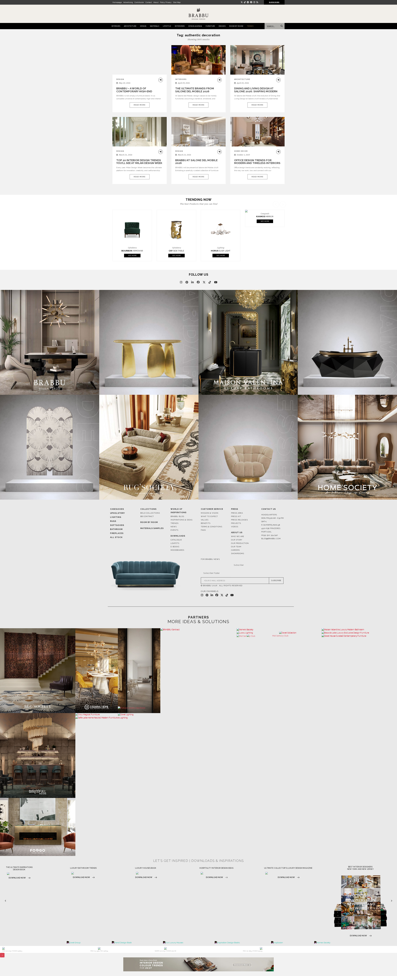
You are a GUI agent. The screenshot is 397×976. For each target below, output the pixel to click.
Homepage (117, 2)
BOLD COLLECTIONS (150, 502)
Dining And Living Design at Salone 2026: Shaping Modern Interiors (255, 91)
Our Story (236, 529)
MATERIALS (154, 26)
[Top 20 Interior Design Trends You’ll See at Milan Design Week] (139, 132)
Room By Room (149, 512)
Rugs (113, 511)
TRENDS (250, 26)
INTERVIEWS (180, 26)
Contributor (139, 2)
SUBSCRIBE (276, 570)
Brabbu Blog (177, 506)
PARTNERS (198, 607)
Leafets (175, 533)
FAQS (203, 520)
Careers (235, 540)
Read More (139, 105)
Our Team (236, 536)
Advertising (128, 2)
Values (204, 509)
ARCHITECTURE (130, 26)
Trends (174, 513)
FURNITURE (210, 26)
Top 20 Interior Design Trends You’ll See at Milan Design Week (139, 162)
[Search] (281, 26)
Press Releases (239, 509)
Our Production (240, 533)
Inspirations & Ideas (181, 509)
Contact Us (268, 498)
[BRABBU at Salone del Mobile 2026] (198, 134)
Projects (236, 513)
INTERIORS (116, 26)
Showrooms (237, 543)
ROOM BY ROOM (236, 26)
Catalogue (176, 529)
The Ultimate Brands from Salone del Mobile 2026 (194, 90)
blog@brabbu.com (271, 528)
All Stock (116, 527)
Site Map (177, 2)
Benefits (205, 513)
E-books (175, 536)
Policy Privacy (166, 2)
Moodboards (177, 540)
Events (174, 520)
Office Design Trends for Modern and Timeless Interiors (257, 162)
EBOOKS (222, 26)
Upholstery (117, 502)
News (174, 516)
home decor (241, 151)
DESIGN (143, 26)
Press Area (237, 502)
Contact (148, 2)
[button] (283, 226)
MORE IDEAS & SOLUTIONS (198, 611)
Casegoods (117, 498)
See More (132, 245)
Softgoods (117, 515)
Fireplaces (116, 523)
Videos (234, 516)
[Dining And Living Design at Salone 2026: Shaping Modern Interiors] (257, 60)
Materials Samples (152, 518)
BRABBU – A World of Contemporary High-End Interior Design (134, 91)
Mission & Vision (209, 502)
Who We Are (237, 526)
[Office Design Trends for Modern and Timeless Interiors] (257, 132)
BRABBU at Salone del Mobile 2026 (196, 162)
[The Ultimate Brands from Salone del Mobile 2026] (198, 60)
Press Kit (236, 506)
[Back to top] (389, 968)
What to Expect (209, 506)
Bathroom (116, 519)
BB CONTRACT (147, 506)
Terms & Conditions (211, 516)
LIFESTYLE (167, 26)
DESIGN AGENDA (195, 26)
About (155, 2)
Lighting (115, 507)
